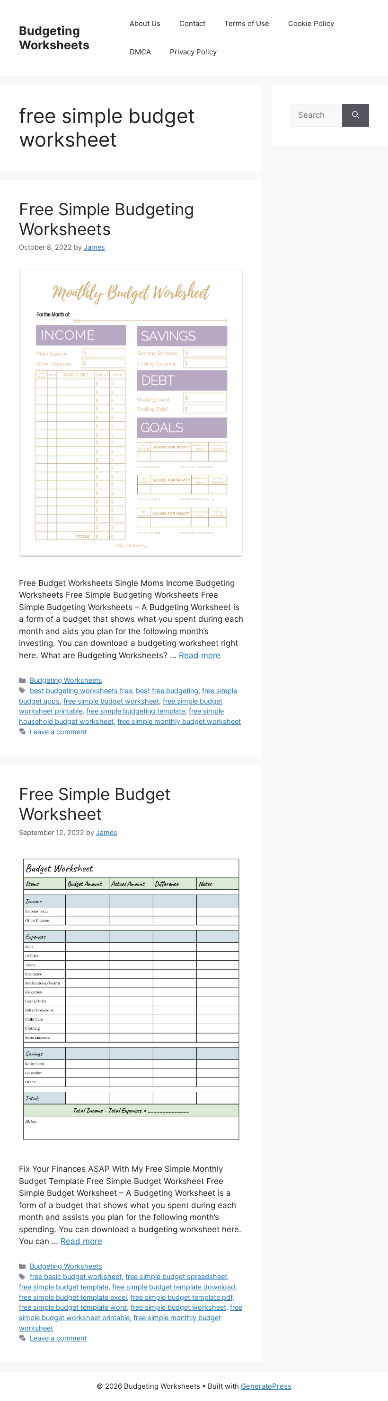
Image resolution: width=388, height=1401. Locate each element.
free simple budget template (63, 1287)
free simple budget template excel (73, 1297)
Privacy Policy (193, 51)
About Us (145, 23)
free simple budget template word (73, 1307)
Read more (199, 655)
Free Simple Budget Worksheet (95, 804)
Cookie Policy (311, 23)
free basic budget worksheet (76, 1276)
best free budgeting (167, 691)
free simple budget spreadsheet (176, 1276)
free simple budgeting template (135, 711)
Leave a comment (58, 732)
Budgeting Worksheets (54, 38)
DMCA (140, 51)
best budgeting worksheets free (81, 691)
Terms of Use (246, 23)
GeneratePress (266, 1386)
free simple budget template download (173, 1287)
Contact (192, 23)
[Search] (355, 115)
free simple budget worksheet (111, 701)
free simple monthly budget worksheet (179, 721)
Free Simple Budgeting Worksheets (106, 219)
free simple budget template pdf (181, 1297)
